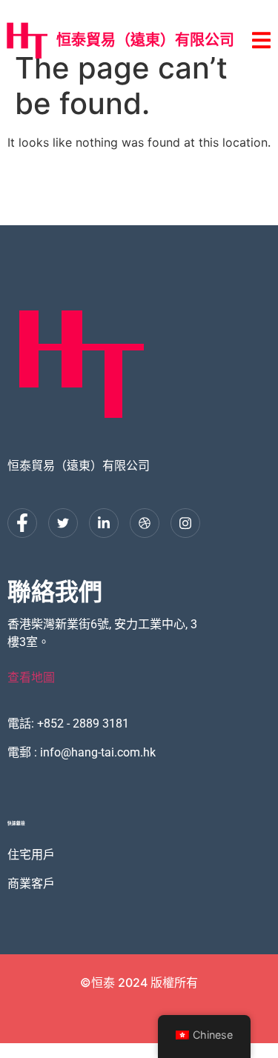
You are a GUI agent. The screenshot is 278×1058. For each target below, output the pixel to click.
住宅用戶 (31, 854)
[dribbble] (144, 523)
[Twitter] (63, 523)
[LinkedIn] (104, 523)
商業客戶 (31, 883)
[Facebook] (22, 523)
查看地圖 (31, 678)
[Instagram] (185, 523)
